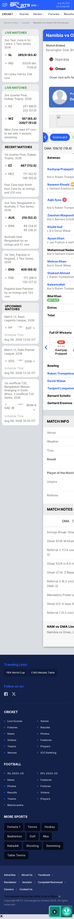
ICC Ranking (48, 752)
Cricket (7, 14)
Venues (12, 752)
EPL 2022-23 (49, 773)
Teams (11, 746)
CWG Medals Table (43, 672)
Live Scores (14, 721)
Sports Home (11, 22)
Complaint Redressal (50, 882)
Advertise (10, 874)
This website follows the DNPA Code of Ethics (31, 896)
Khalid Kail (54, 227)
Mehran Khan (56, 261)
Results (45, 727)
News (11, 733)
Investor (27, 882)
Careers (9, 889)
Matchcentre (15, 805)
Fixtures (54, 14)
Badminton (14, 836)
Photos (44, 733)
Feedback (44, 874)
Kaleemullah (56, 284)
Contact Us (26, 889)
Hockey (50, 826)
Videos (11, 740)
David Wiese (56, 381)
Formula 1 (13, 826)
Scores (24, 14)
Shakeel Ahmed (58, 273)
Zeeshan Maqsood (60, 215)
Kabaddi (13, 845)
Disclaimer (10, 882)
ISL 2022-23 (15, 773)
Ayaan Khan (55, 238)
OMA (58, 148)
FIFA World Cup (16, 672)
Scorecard (60, 137)
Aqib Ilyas (56, 200)
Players (45, 746)
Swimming (53, 845)
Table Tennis (16, 855)
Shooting (32, 845)
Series (37, 14)
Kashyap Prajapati (60, 169)
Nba (46, 836)
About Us (27, 874)
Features (46, 740)
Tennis (32, 826)
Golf (33, 836)
